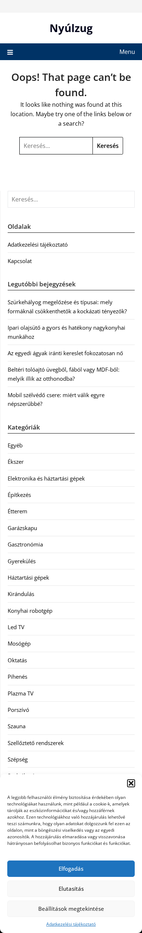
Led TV (16, 627)
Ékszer (16, 461)
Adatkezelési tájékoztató (71, 924)
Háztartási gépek (28, 577)
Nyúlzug (71, 28)
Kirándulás (21, 593)
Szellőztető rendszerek (36, 742)
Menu (127, 52)
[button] (131, 783)
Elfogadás (71, 868)
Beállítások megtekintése (71, 908)
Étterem (17, 511)
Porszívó (18, 709)
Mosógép (19, 643)
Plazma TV (20, 693)
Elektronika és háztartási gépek (46, 478)
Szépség (18, 759)
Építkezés (19, 494)
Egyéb (15, 445)
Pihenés (17, 676)
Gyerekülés (22, 561)
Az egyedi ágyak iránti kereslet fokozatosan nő (65, 353)
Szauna (16, 726)
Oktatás (17, 660)
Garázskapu (22, 528)
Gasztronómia (25, 544)
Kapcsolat (20, 260)
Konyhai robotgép (30, 610)
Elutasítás (71, 888)
